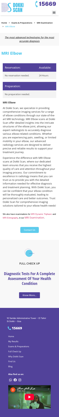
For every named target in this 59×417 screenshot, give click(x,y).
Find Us (11, 361)
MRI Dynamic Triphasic (41, 214)
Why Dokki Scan (15, 356)
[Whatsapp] (10, 380)
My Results (13, 341)
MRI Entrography (10, 218)
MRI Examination (45, 22)
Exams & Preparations (22, 22)
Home (4, 22)
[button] (54, 12)
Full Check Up (14, 351)
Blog (10, 366)
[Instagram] (20, 380)
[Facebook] (15, 380)
